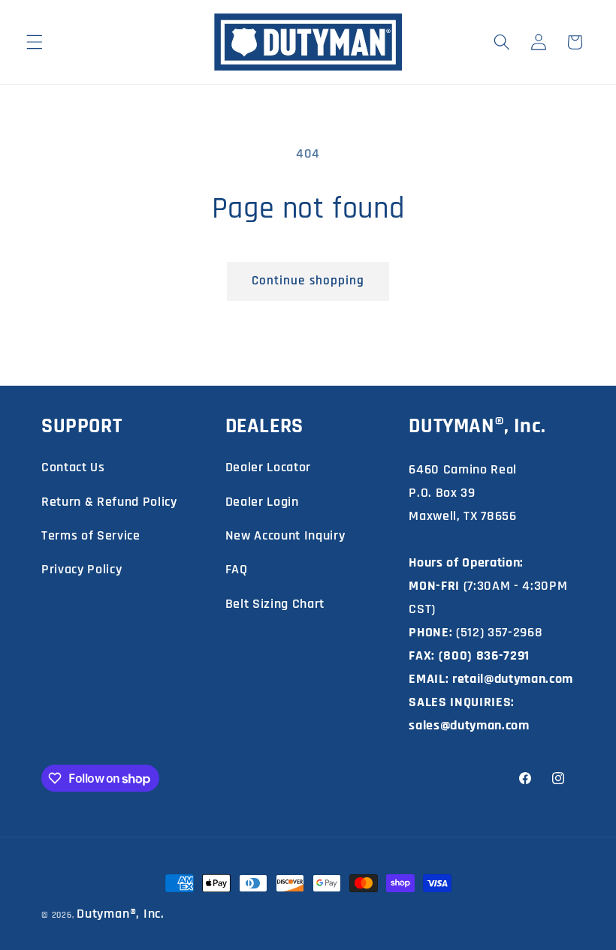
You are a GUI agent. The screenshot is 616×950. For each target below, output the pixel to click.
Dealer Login (262, 501)
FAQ (236, 569)
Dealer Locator (268, 467)
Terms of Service (90, 535)
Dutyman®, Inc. (121, 913)
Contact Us (73, 467)
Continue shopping (308, 281)
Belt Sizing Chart (275, 603)
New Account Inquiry (285, 535)
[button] (35, 42)
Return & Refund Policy (109, 501)
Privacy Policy (81, 569)
